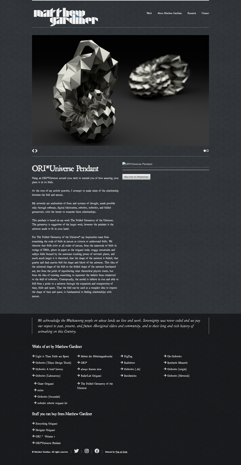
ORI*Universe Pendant (48, 442)
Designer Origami (45, 429)
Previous (33, 150)
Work (149, 13)
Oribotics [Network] (177, 375)
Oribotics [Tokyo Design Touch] (53, 362)
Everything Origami (46, 423)
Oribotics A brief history (49, 369)
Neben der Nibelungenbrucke (96, 356)
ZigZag (127, 356)
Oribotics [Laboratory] (47, 375)
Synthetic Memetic (177, 362)
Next (36, 150)
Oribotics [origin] (176, 369)
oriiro (40, 390)
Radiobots (129, 362)
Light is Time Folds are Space (52, 356)
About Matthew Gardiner (170, 13)
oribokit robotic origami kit (52, 403)
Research (192, 13)
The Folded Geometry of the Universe (95, 385)
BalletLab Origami (90, 375)
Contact (205, 13)
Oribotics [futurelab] (48, 396)
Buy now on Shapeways (136, 177)
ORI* (83, 362)
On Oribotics (174, 356)
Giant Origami (45, 383)
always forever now (90, 369)
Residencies (130, 375)
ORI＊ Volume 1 (45, 436)
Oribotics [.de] (131, 369)
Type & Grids (121, 451)
